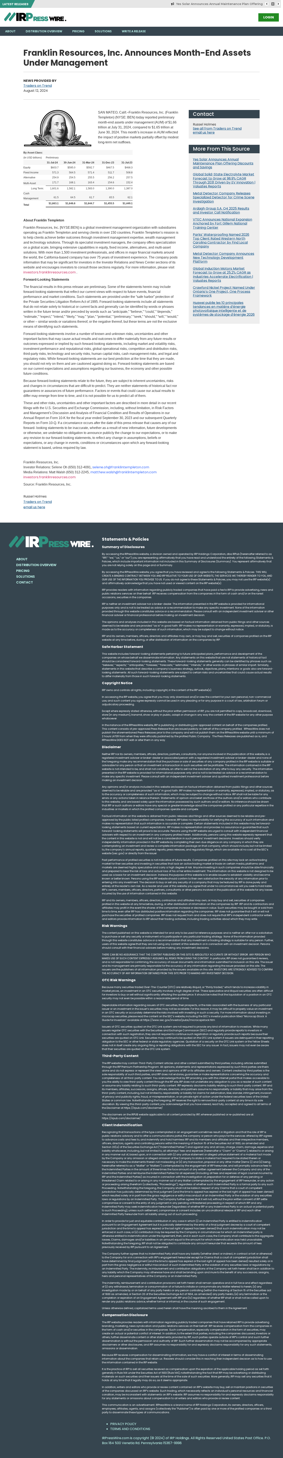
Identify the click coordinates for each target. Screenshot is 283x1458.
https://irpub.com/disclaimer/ (121, 1118)
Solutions (103, 31)
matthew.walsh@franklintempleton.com (123, 472)
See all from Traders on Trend (217, 128)
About (10, 31)
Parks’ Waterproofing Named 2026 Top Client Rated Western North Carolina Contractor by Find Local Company (221, 240)
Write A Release (134, 31)
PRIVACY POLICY (123, 1424)
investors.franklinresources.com (49, 272)
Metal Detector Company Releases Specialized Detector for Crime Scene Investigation (223, 197)
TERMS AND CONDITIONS (130, 1429)
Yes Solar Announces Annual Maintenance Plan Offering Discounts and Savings (216, 4)
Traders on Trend (37, 85)
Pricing (78, 31)
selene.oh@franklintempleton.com (120, 467)
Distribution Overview (44, 31)
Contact (24, 582)
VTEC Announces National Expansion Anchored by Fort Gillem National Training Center (222, 223)
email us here (34, 507)
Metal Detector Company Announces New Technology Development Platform (223, 257)
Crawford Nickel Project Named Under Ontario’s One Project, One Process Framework (224, 291)
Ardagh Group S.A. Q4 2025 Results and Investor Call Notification (221, 210)
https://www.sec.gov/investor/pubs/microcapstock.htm (179, 1020)
